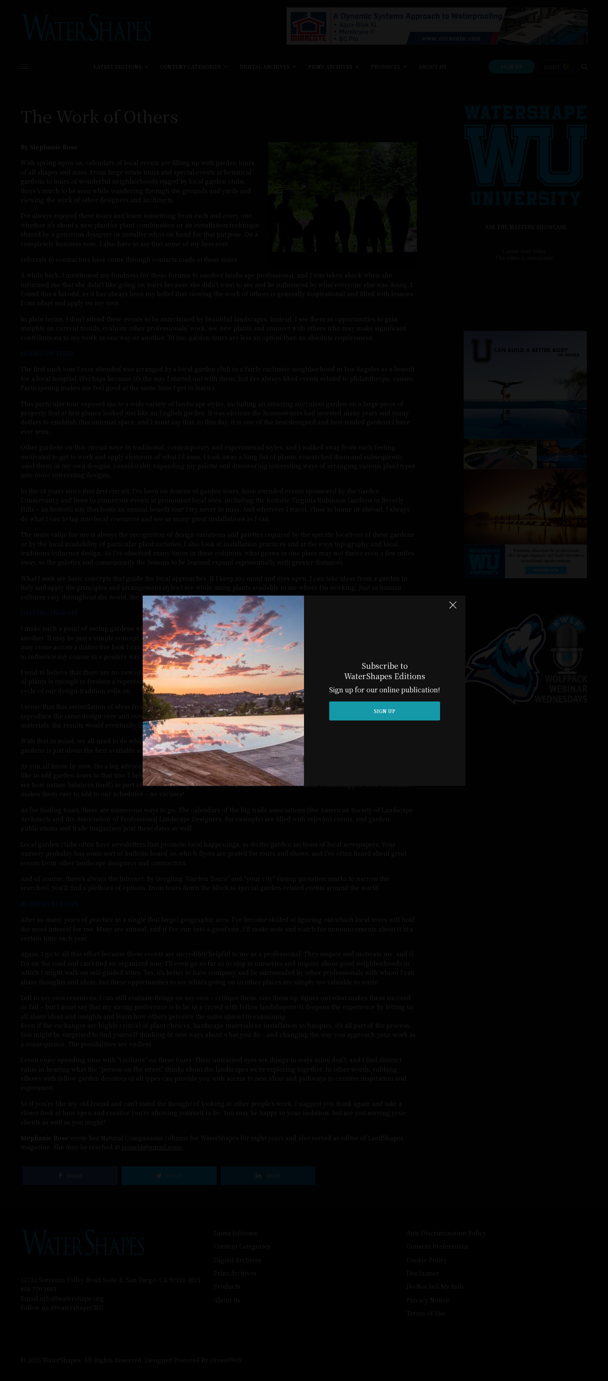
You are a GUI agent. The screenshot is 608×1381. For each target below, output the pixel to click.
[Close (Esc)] (453, 609)
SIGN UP (384, 710)
